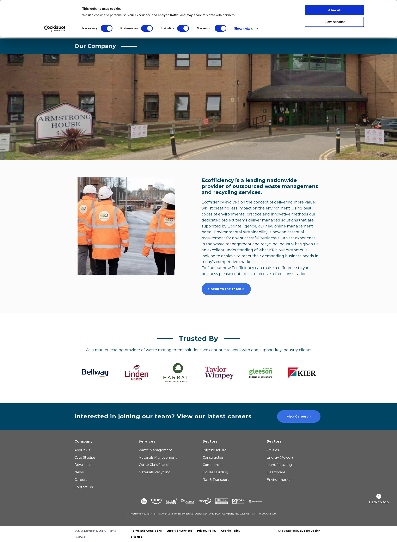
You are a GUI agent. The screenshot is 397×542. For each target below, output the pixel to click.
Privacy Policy (206, 530)
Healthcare (276, 472)
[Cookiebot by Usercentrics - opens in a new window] (55, 28)
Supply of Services (179, 530)
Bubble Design (310, 530)
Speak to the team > (226, 289)
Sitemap (136, 536)
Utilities (273, 450)
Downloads (83, 465)
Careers (80, 480)
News (79, 472)
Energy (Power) (280, 457)
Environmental (279, 480)
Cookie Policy (230, 530)
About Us (82, 450)
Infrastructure (214, 450)
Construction (213, 457)
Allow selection (334, 22)
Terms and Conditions (146, 530)
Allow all (334, 10)
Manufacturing (279, 465)
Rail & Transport (216, 480)
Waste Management (155, 450)
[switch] (147, 28)
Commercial (212, 465)
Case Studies (84, 457)
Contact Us (83, 487)
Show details (243, 28)
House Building (215, 472)
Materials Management (158, 457)
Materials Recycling (155, 472)
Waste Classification (155, 465)
